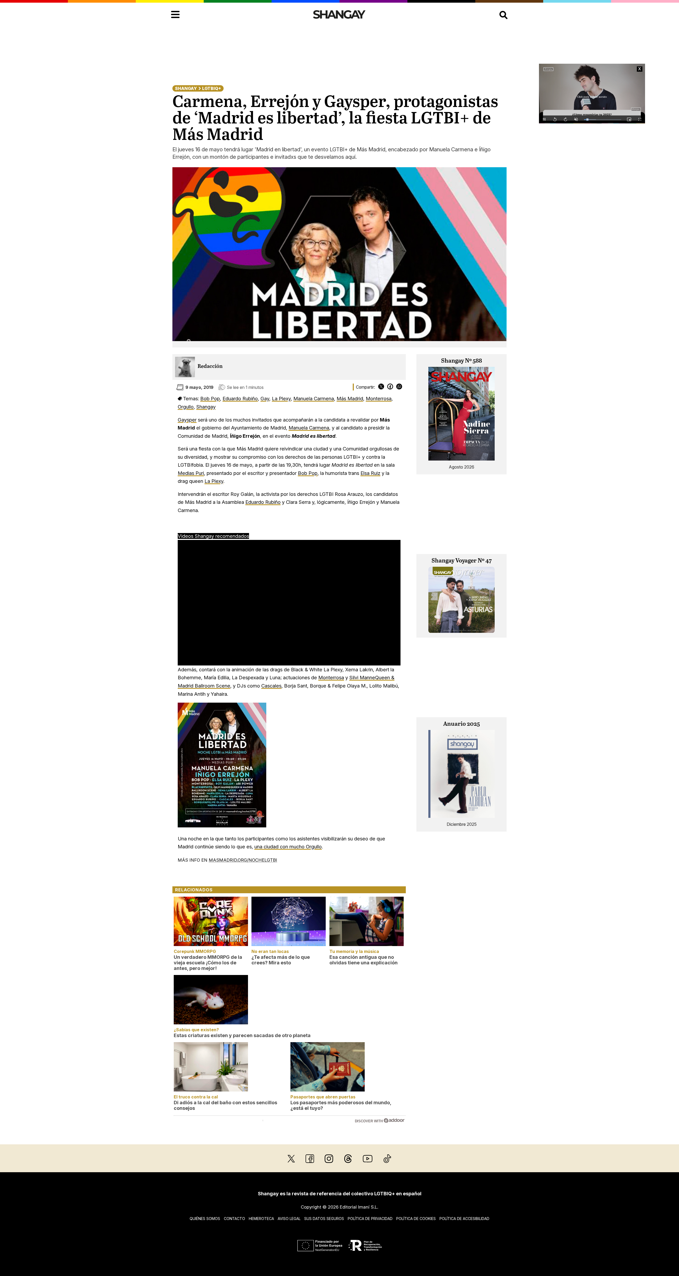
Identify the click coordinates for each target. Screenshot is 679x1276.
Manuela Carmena (313, 398)
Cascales (271, 686)
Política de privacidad (370, 1218)
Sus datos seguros (324, 1218)
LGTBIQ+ (211, 88)
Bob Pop (210, 398)
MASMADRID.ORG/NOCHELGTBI (243, 860)
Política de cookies (416, 1218)
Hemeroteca (261, 1218)
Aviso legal (289, 1218)
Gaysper (187, 420)
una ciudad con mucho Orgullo (288, 846)
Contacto (234, 1218)
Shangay (186, 88)
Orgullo (186, 407)
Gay (264, 398)
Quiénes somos (205, 1218)
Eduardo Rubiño (240, 398)
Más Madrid (350, 398)
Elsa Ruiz (370, 473)
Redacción (210, 366)
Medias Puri (191, 473)
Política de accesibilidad (464, 1218)
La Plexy (281, 398)
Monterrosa (378, 398)
